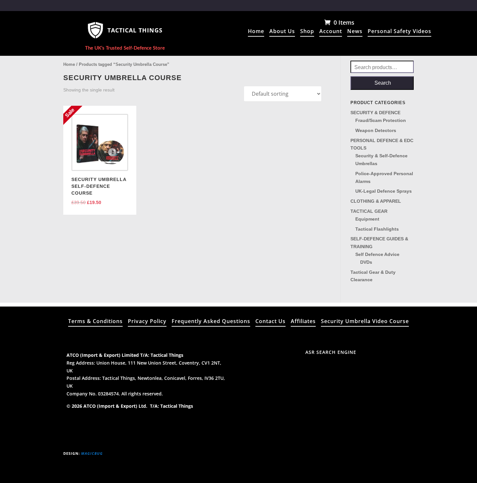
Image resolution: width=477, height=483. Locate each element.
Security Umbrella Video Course (365, 322)
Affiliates (303, 322)
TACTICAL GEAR (368, 211)
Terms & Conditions (95, 322)
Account (330, 32)
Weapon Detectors (375, 130)
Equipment (367, 219)
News (354, 32)
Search (382, 83)
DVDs (366, 262)
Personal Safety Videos (399, 32)
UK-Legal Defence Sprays (383, 191)
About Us (282, 32)
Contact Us (270, 322)
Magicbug (92, 453)
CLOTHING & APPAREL (375, 201)
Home (256, 32)
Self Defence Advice (377, 254)
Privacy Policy (147, 322)
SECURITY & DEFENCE (375, 112)
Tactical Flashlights (377, 229)
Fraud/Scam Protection (380, 120)
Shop (307, 32)
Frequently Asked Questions (211, 322)
